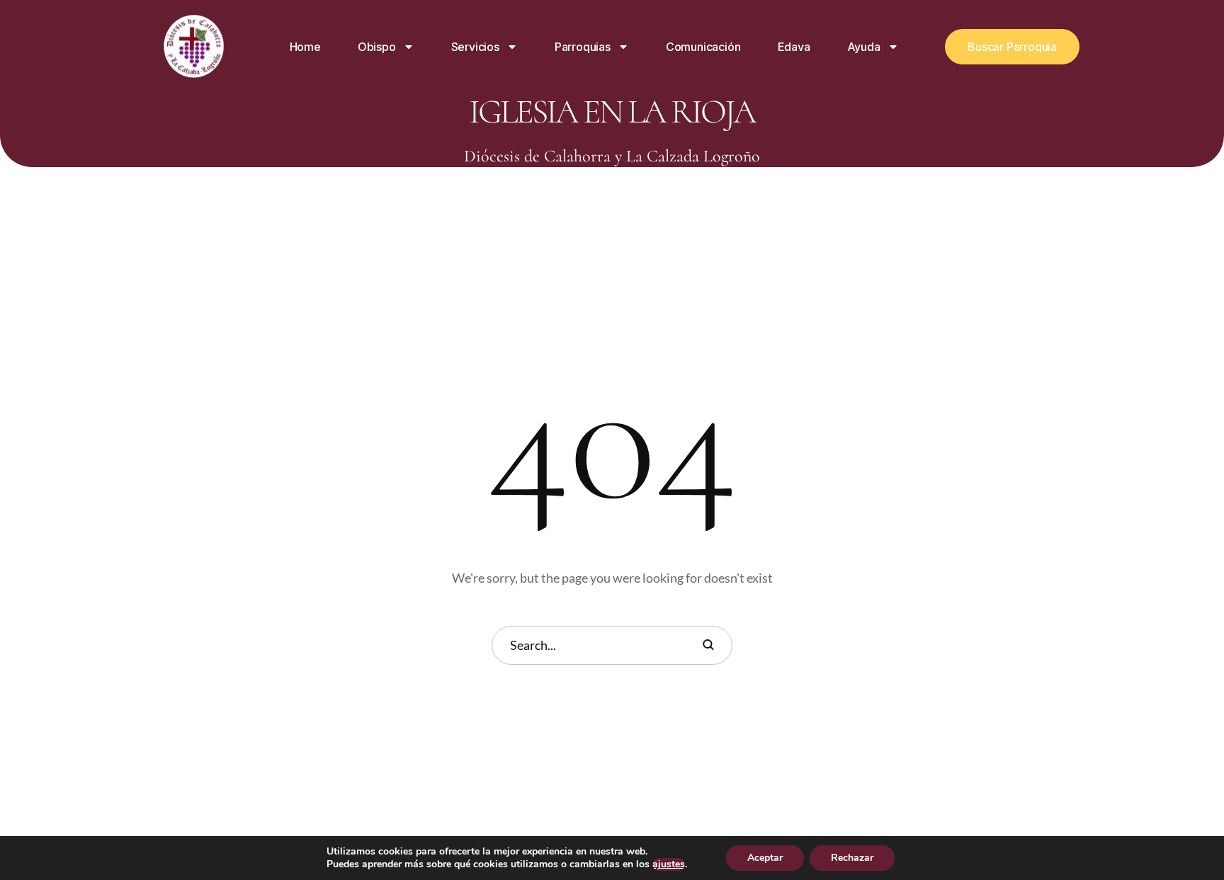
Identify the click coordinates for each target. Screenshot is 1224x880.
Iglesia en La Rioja (612, 111)
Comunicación (703, 47)
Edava (794, 47)
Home (305, 47)
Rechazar (852, 857)
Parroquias (583, 47)
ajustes (668, 864)
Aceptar (765, 857)
